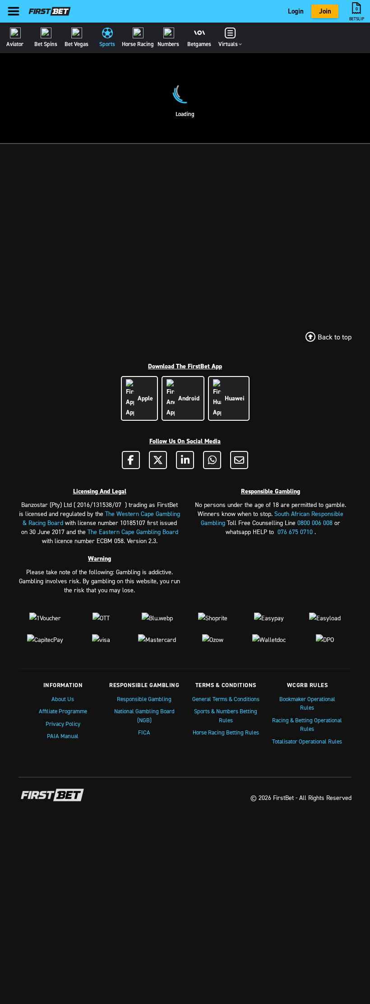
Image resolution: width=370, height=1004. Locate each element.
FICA (144, 732)
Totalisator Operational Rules (307, 741)
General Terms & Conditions (225, 698)
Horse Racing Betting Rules (226, 732)
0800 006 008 (315, 522)
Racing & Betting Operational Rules (307, 724)
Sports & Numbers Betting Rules (225, 715)
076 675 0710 (295, 531)
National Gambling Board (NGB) (144, 715)
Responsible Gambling (144, 698)
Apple (143, 398)
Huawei (233, 398)
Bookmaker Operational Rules (307, 703)
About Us (62, 698)
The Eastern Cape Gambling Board (133, 531)
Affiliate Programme (63, 711)
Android (187, 398)
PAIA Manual (63, 735)
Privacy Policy (63, 723)
